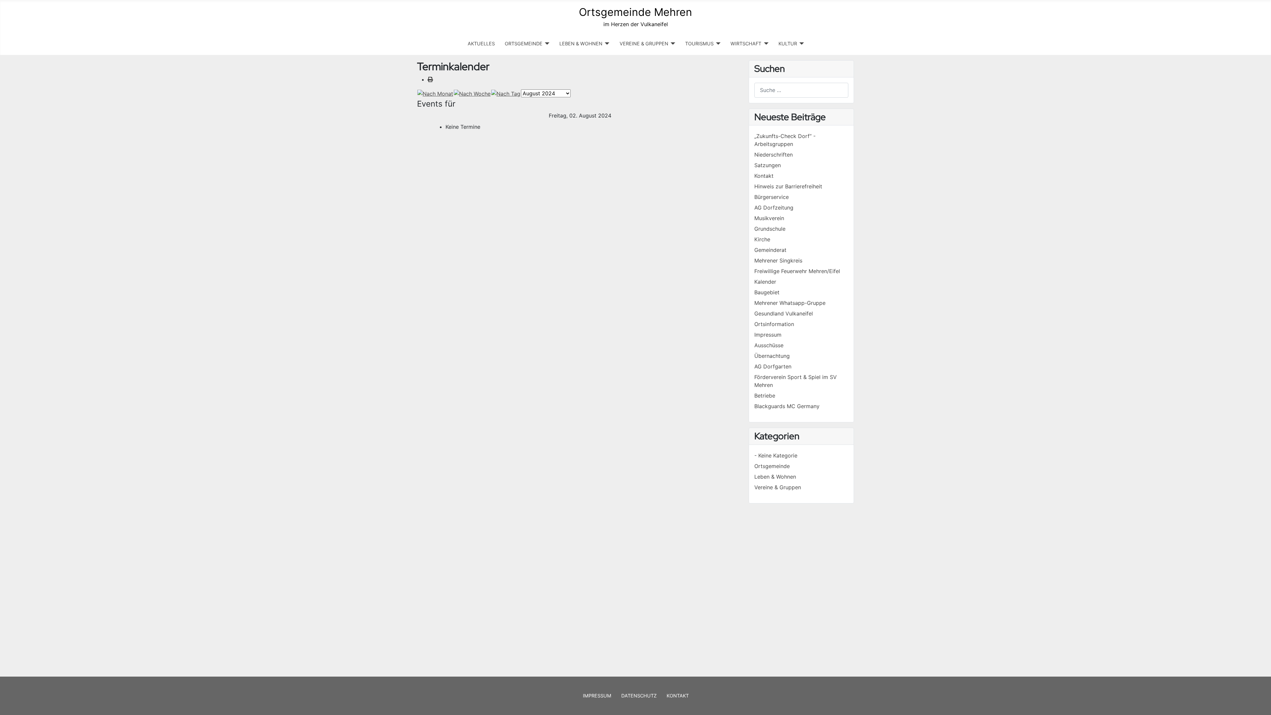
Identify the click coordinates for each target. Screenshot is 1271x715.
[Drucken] (430, 79)
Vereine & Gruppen (777, 487)
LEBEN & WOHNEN (580, 43)
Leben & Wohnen (775, 476)
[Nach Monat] (435, 93)
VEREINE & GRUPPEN (644, 43)
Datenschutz (639, 695)
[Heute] (505, 93)
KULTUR (787, 43)
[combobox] (801, 90)
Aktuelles (481, 43)
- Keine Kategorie (775, 455)
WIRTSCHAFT (745, 43)
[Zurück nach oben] (1259, 703)
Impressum (597, 695)
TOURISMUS (699, 43)
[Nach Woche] (472, 93)
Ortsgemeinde (772, 466)
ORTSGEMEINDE (523, 43)
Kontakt (678, 695)
